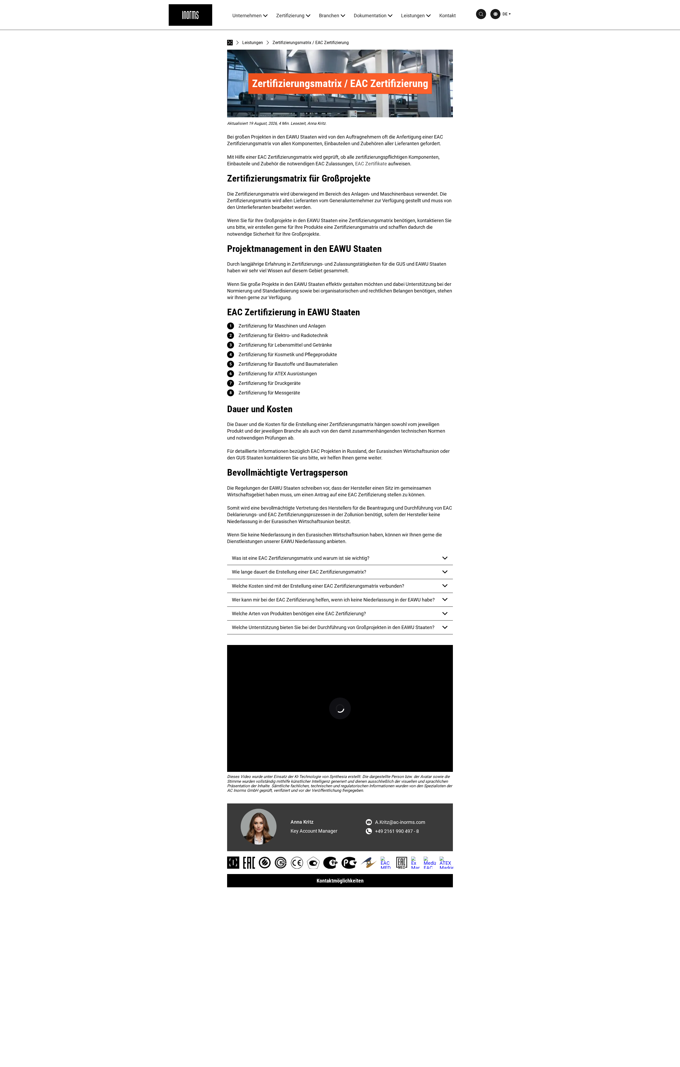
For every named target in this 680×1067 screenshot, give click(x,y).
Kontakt (447, 15)
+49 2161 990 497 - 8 (397, 831)
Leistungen (413, 15)
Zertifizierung (290, 15)
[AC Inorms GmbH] (190, 15)
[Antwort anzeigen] (445, 558)
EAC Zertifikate (371, 163)
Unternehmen (247, 15)
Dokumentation (370, 15)
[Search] (481, 14)
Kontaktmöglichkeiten (340, 880)
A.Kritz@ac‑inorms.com (400, 822)
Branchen (329, 15)
